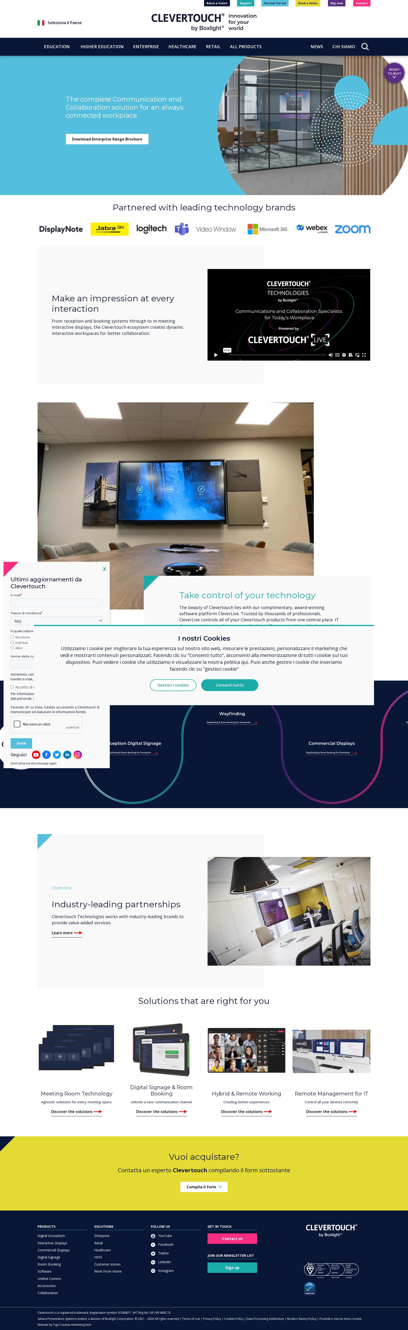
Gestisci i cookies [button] (173, 685)
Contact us (232, 1238)
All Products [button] (246, 46)
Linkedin (164, 1262)
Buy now (337, 3)
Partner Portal (275, 3)
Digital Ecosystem (51, 1235)
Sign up (232, 1267)
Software (44, 1271)
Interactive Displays (52, 1243)
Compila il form (201, 1186)
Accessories (47, 1285)
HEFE (98, 1257)
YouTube (164, 1235)
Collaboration (48, 1293)
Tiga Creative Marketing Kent (72, 1325)
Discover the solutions (72, 1111)
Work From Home (108, 1271)
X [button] (104, 568)
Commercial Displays (54, 1250)
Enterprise (102, 1235)
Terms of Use (191, 1319)
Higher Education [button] (102, 46)
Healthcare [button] (182, 46)
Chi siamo (343, 46)
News (316, 46)
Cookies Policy (233, 1319)
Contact (362, 3)
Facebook (165, 1244)
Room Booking (49, 1264)
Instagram (165, 1270)
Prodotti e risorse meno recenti (340, 1319)
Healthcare (102, 1250)
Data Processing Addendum (265, 1319)
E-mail (16, 595)
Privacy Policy (212, 1319)
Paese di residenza (26, 613)
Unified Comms (49, 1278)
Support (246, 3)
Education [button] (57, 46)
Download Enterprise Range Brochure (107, 139)
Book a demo (308, 3)
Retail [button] (213, 46)
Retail (98, 1243)
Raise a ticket (217, 3)
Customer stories (107, 1264)
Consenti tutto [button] (230, 685)
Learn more (62, 932)
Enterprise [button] (146, 46)
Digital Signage (49, 1257)
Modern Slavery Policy (301, 1319)
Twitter (163, 1253)
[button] (95, 23)
